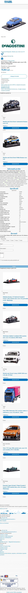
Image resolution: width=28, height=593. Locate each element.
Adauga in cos (15, 127)
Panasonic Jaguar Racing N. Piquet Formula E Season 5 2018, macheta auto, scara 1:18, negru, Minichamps (14, 487)
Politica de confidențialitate (5, 537)
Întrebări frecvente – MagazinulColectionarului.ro (10, 541)
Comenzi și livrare (3, 547)
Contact (1, 544)
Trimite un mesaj (10, 60)
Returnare (2, 551)
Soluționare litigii (3, 549)
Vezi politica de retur (5, 86)
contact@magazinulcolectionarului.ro (7, 519)
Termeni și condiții (4, 534)
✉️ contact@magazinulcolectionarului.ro (8, 531)
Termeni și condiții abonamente (6, 536)
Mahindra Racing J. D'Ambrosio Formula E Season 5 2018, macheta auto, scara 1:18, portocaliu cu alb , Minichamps (15, 298)
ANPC (1, 550)
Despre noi (2, 539)
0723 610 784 (10, 56)
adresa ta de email (3, 508)
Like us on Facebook (4, 523)
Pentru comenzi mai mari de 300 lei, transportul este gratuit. (13, 84)
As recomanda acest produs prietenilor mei (10, 260)
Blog (1, 540)
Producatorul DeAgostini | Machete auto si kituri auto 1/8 (12, 51)
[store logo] (8, 2)
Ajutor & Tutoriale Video (5, 546)
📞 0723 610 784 (3, 517)
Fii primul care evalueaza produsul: (8, 66)
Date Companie (3, 520)
